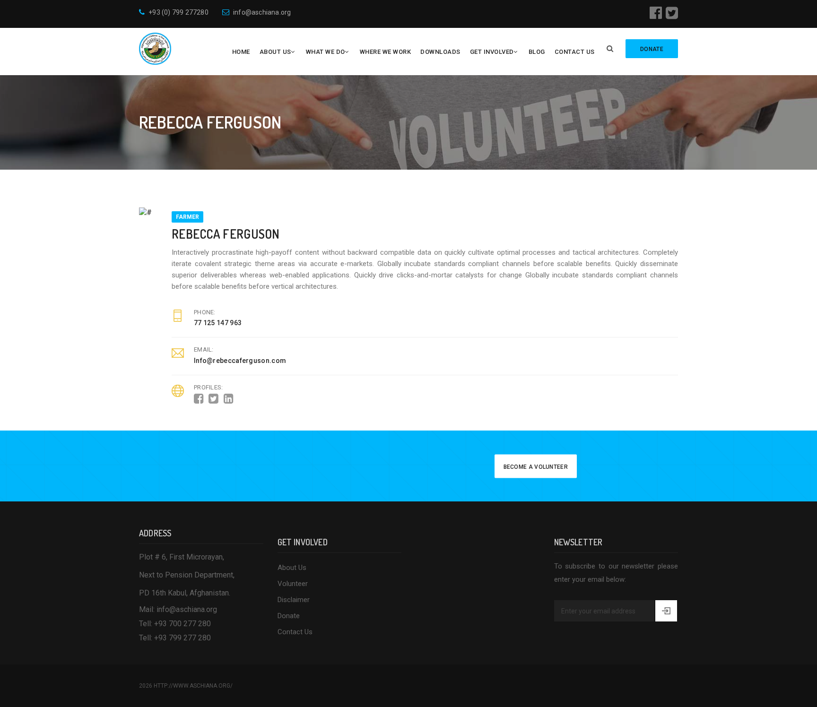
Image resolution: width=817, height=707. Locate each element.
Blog (537, 51)
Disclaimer (294, 599)
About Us (275, 51)
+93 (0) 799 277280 (178, 12)
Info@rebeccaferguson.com (240, 360)
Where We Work (385, 51)
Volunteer (293, 583)
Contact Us (575, 51)
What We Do (325, 51)
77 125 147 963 (218, 323)
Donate (289, 616)
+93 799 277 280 (182, 637)
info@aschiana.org (262, 12)
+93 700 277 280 (182, 623)
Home (241, 51)
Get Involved (492, 51)
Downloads (440, 51)
